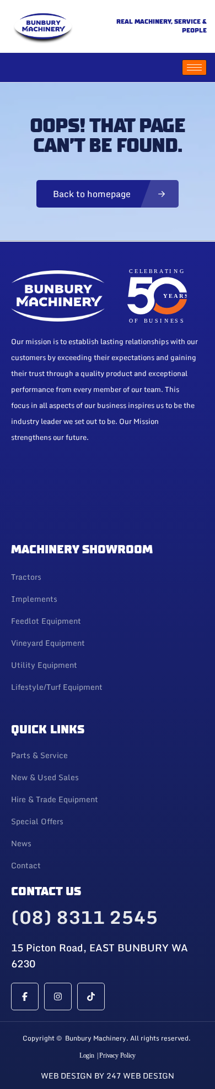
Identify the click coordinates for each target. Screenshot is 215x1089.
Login (86, 1055)
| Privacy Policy (116, 1055)
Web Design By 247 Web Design (107, 1075)
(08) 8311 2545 (84, 917)
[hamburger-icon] (194, 67)
